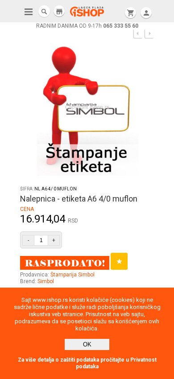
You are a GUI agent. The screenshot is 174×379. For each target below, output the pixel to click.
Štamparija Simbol (72, 275)
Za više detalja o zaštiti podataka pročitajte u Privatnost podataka (87, 363)
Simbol (45, 281)
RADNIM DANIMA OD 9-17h (87, 26)
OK (87, 344)
